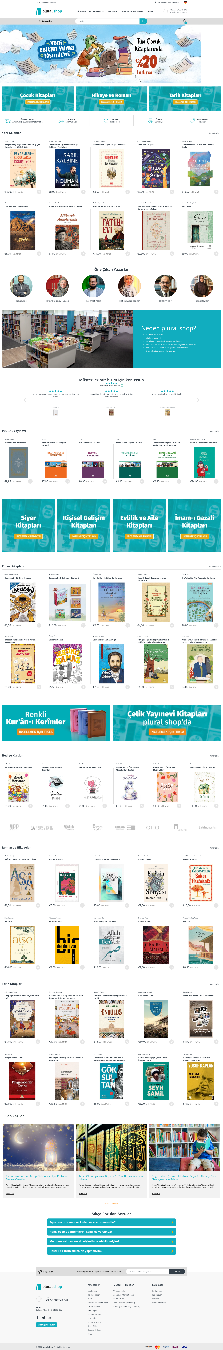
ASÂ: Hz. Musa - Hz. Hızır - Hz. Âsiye (20, 859)
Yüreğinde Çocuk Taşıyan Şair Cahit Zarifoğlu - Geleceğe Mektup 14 (153, 641)
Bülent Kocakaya (144, 1054)
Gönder (177, 1271)
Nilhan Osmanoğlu (99, 141)
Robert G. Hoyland (55, 992)
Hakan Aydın (9, 439)
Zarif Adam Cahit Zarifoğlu (104, 640)
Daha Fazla (214, 133)
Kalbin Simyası (144, 859)
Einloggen (176, 2)
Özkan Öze (97, 574)
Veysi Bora (185, 636)
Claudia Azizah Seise (197, 439)
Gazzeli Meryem (56, 859)
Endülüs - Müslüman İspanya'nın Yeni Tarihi (110, 996)
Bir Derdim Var (55, 921)
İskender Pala (143, 918)
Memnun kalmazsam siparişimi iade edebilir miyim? (84, 1241)
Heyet (44, 439)
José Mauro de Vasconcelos (192, 856)
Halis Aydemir (10, 203)
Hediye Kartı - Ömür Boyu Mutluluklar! (164, 768)
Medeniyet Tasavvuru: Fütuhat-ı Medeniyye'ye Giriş (197, 1058)
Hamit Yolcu (9, 636)
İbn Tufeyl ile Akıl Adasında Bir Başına (198, 578)
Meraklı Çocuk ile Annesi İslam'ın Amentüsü (152, 579)
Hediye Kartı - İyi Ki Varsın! (90, 767)
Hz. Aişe (8, 921)
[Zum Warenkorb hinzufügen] (39, 192)
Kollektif (7, 764)
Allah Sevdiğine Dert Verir (105, 921)
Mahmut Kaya (142, 574)
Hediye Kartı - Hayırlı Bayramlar (19, 767)
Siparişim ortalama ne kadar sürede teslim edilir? (83, 1222)
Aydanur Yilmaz (143, 636)
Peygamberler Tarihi (13, 1057)
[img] (111, 383)
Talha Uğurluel (98, 203)
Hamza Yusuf (143, 856)
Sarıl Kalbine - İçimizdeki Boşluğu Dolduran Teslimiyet (63, 145)
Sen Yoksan (187, 206)
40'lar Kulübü (187, 992)
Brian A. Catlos (99, 992)
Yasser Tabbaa (54, 1054)
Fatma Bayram (187, 141)
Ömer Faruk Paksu (11, 574)
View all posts (111, 1203)
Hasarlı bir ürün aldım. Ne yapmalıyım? (76, 1251)
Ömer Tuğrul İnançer (56, 203)
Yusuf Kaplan (187, 1054)
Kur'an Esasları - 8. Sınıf (89, 442)
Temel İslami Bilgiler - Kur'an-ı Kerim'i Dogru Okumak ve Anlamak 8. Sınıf (166, 443)
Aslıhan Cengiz (54, 574)
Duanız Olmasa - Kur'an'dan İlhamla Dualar (198, 145)
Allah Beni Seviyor (145, 144)
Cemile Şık (141, 203)
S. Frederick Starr (11, 992)
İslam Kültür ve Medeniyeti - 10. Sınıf (54, 443)
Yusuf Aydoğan (98, 636)
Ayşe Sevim (141, 141)
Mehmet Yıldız (99, 918)
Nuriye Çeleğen (10, 856)
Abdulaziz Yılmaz (55, 918)
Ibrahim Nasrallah (55, 856)
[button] (111, 79)
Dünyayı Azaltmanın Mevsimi (107, 859)
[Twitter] (43, 1318)
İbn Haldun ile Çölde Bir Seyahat (107, 578)
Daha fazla (214, 431)
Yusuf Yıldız (149, 203)
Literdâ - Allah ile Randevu (16, 206)
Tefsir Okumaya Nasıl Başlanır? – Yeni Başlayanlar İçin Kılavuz (111, 1178)
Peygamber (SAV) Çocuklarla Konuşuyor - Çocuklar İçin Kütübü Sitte (23, 145)
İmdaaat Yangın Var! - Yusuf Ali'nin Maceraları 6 (20, 641)
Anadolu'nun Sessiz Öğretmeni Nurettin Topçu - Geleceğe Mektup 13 (199, 641)
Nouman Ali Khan (55, 141)
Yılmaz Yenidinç (10, 141)
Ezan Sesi (187, 921)
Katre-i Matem (144, 921)
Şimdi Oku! (10, 1193)
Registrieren (162, 2)
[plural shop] (54, 11)
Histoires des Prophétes (15, 442)
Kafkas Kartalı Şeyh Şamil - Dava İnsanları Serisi (152, 1058)
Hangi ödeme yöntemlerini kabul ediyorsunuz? (81, 1231)
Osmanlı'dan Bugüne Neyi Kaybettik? (109, 144)
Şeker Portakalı (190, 859)
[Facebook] (37, 1318)
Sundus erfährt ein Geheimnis (203, 442)
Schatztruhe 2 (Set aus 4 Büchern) (64, 578)
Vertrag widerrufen (46, 1325)
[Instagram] (49, 1318)
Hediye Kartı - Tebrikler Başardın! (52, 768)
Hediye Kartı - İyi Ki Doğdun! (202, 767)
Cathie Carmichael (145, 992)
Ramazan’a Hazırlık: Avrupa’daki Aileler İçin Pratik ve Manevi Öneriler (36, 1178)
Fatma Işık (149, 141)
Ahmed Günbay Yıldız (189, 203)
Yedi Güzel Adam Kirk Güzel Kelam (198, 995)
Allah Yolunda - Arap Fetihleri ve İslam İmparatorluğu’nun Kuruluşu (66, 996)
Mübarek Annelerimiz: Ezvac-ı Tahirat (65, 206)
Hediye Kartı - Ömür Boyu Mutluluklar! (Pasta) (127, 768)
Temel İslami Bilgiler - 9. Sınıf (129, 442)
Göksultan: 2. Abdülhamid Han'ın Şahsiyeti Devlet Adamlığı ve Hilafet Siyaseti (109, 1058)
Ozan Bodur (98, 1054)
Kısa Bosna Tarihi (145, 995)
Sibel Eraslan (9, 918)
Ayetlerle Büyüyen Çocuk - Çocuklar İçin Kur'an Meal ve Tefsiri (155, 207)
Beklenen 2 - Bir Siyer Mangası (18, 578)
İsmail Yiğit (8, 1054)
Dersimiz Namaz (56, 640)
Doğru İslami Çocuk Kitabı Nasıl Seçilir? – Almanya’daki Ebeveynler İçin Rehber (184, 1178)
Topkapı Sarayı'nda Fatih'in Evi (106, 206)
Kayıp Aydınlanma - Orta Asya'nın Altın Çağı (22, 996)
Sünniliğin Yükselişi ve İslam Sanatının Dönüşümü (66, 1058)
